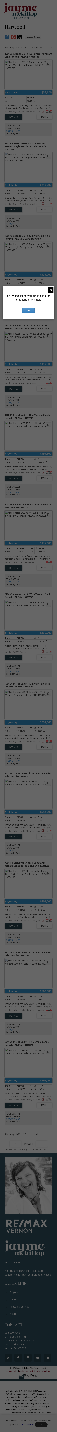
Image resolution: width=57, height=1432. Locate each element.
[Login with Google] (13, 38)
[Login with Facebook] (7, 38)
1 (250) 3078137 (13, 131)
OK (41, 1425)
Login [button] (33, 37)
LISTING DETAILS (13, 117)
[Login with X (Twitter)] (19, 38)
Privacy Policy (12, 1371)
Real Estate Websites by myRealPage (35, 1371)
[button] (8, 1358)
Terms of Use (27, 1424)
